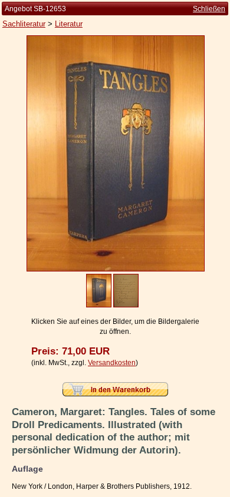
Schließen (209, 9)
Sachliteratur (23, 23)
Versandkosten (112, 363)
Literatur (69, 23)
